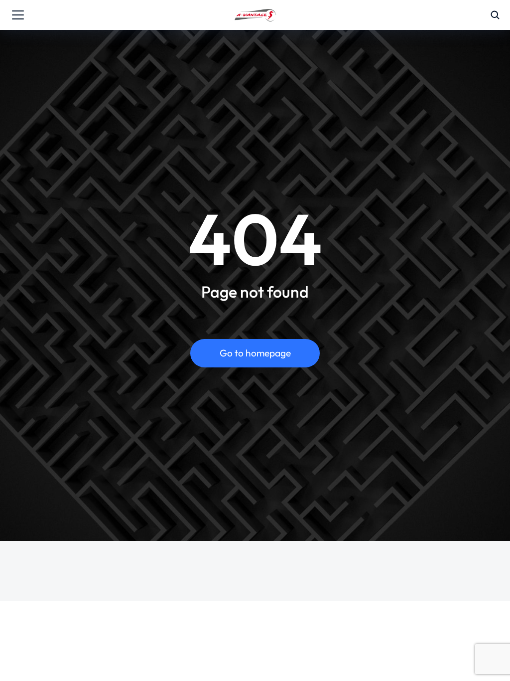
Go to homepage (255, 353)
